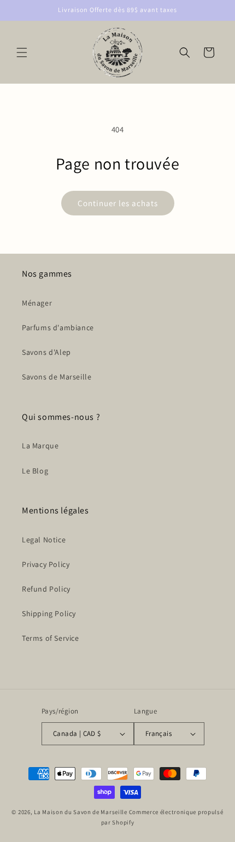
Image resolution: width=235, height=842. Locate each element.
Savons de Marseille (56, 377)
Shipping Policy (49, 613)
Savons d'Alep (46, 352)
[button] (22, 52)
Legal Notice (44, 540)
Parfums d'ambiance (58, 327)
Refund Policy (46, 589)
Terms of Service (50, 638)
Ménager (37, 303)
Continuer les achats (118, 203)
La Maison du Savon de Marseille (80, 812)
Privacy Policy (45, 564)
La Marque (40, 446)
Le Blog (35, 471)
